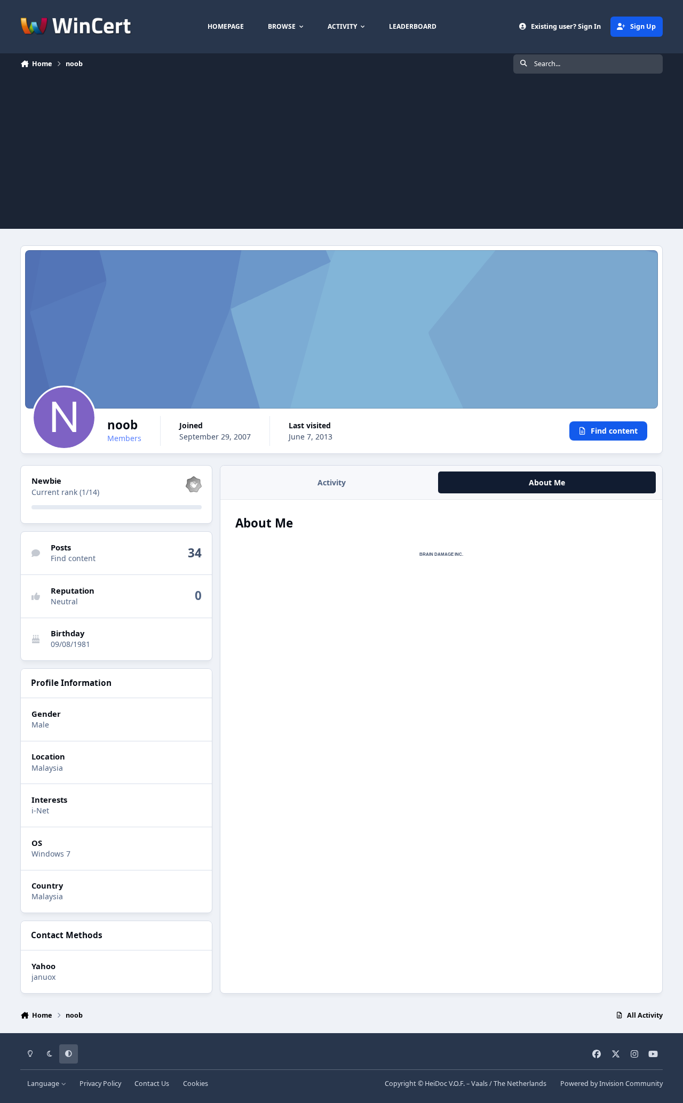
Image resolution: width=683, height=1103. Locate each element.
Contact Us (151, 1083)
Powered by (611, 1083)
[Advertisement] (341, 154)
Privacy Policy (100, 1083)
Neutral (64, 601)
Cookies (195, 1083)
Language (44, 1083)
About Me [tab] (547, 482)
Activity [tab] (331, 482)
